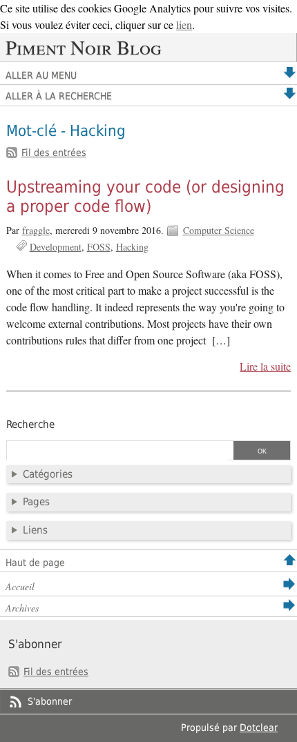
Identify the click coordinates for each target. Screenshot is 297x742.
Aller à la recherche (59, 95)
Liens (35, 530)
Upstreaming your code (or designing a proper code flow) (145, 196)
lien (184, 24)
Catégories (48, 474)
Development (56, 246)
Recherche (30, 424)
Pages (36, 502)
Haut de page (35, 562)
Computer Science (218, 230)
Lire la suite (265, 366)
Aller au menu (41, 75)
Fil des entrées (53, 152)
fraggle (36, 230)
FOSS (99, 246)
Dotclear (259, 727)
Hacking (132, 246)
